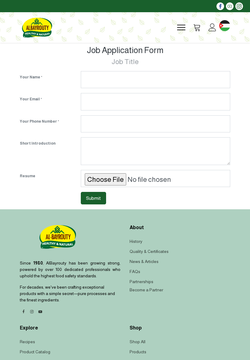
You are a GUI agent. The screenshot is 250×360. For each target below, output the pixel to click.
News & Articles (144, 261)
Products (138, 351)
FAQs (135, 271)
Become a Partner (146, 289)
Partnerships (141, 281)
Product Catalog (35, 351)
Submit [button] (93, 198)
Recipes (27, 341)
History (136, 241)
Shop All (137, 341)
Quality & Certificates (149, 251)
